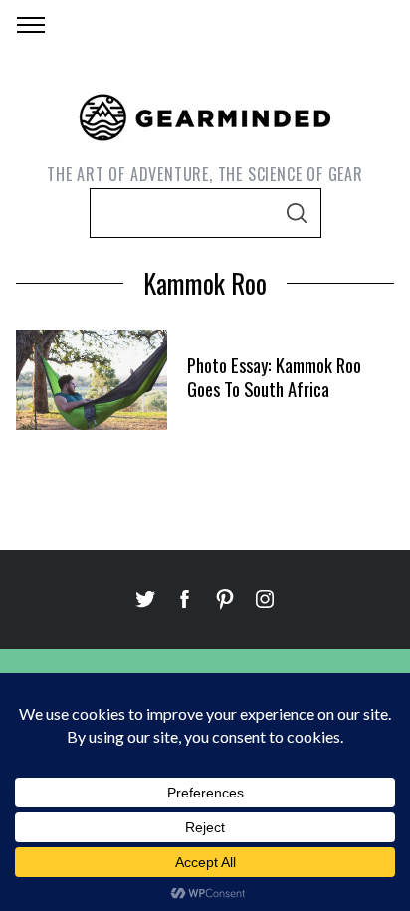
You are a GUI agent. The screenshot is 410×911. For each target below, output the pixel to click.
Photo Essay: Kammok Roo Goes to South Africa (274, 376)
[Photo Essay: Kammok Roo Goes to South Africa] (91, 380)
